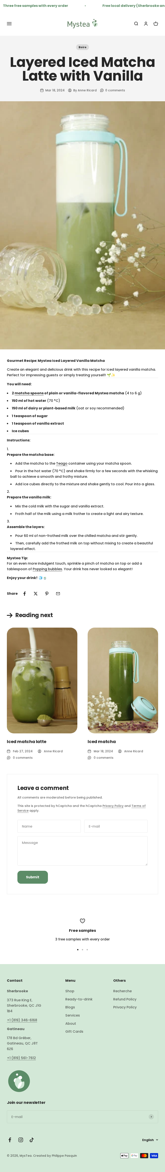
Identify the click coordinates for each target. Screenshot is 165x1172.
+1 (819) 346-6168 (22, 1020)
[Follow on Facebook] (10, 1140)
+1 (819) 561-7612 (21, 1057)
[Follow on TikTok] (32, 1140)
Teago (61, 463)
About (70, 1023)
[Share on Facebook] (24, 593)
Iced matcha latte (26, 742)
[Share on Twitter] (35, 593)
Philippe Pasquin (64, 1156)
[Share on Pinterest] (47, 593)
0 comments (115, 90)
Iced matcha (102, 742)
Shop (69, 991)
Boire (82, 47)
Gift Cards (74, 1031)
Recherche (122, 991)
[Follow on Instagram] (21, 1140)
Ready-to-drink (79, 999)
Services (72, 1015)
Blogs (70, 1007)
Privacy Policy (113, 806)
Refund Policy (124, 999)
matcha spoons (29, 393)
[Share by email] (58, 593)
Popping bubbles (47, 569)
